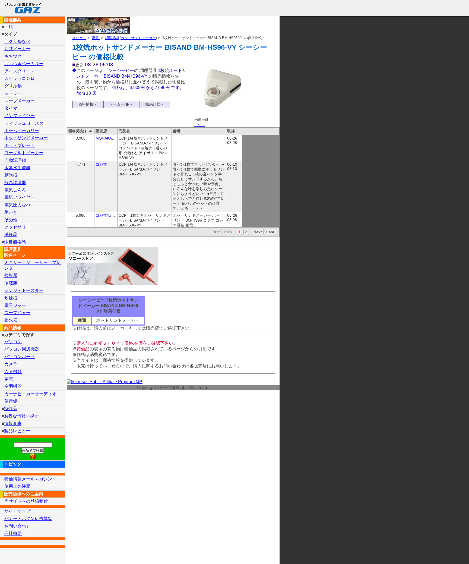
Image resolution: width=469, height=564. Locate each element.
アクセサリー (17, 227)
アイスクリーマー (21, 71)
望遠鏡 (10, 401)
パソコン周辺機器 (21, 349)
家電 (96, 38)
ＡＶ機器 (13, 371)
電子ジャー (15, 305)
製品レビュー (17, 431)
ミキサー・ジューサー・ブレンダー (32, 265)
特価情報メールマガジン (28, 479)
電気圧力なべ (17, 205)
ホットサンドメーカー (138, 38)
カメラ (10, 364)
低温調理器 (15, 182)
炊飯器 (10, 275)
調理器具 (112, 38)
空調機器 (13, 386)
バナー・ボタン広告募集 (28, 518)
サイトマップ (17, 511)
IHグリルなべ (17, 41)
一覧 (8, 27)
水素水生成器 (17, 167)
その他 (10, 220)
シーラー (13, 93)
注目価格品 (15, 242)
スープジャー (17, 312)
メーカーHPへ (121, 104)
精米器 (10, 175)
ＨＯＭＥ (79, 38)
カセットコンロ (19, 78)
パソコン (13, 341)
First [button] (215, 232)
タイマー (13, 108)
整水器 (10, 320)
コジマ (199, 125)
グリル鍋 (13, 86)
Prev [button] (228, 232)
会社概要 (13, 533)
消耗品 (10, 234)
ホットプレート (19, 145)
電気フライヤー (19, 197)
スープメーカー (19, 101)
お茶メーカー (17, 48)
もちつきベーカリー (23, 63)
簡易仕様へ (154, 104)
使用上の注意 (17, 486)
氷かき (10, 212)
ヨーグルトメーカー (23, 152)
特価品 (10, 408)
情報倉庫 (12, 423)
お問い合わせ (17, 526)
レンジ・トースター (23, 290)
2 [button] (246, 232)
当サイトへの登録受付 (26, 501)
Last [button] (270, 232)
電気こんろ (15, 190)
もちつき (13, 56)
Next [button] (257, 232)
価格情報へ (87, 104)
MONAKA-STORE (111, 138)
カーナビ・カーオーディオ (30, 394)
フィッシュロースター (26, 123)
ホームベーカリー (21, 130)
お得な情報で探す (21, 416)
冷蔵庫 (10, 283)
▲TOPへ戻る (445, 553)
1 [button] (240, 232)
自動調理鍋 (15, 160)
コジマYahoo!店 (109, 215)
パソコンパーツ (19, 356)
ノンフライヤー (19, 115)
